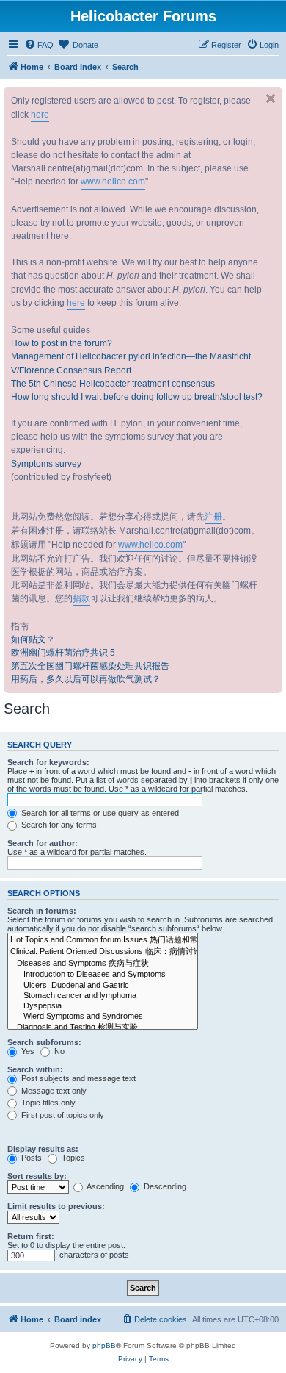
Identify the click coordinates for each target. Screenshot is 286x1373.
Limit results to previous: (56, 1206)
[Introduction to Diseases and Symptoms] (103, 974)
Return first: (30, 1236)
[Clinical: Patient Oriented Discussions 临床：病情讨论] (103, 952)
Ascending (104, 1186)
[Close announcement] (270, 98)
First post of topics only (61, 1115)
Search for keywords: (48, 762)
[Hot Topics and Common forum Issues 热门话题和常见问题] (103, 940)
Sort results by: (37, 1176)
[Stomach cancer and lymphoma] (103, 996)
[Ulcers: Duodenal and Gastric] (103, 986)
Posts (30, 1157)
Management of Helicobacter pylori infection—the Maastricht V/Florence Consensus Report (131, 363)
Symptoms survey (46, 464)
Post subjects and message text (77, 1078)
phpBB (104, 1345)
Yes (26, 1051)
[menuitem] (39, 45)
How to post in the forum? (61, 343)
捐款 (81, 598)
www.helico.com (113, 181)
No (58, 1051)
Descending (164, 1186)
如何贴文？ (33, 639)
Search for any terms (58, 824)
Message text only (53, 1090)
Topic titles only (47, 1102)
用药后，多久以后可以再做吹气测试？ (86, 679)
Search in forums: (41, 910)
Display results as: (42, 1148)
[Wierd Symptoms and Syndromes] (103, 1016)
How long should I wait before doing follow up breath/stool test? (137, 397)
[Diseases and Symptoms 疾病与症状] (103, 963)
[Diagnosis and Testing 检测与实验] (103, 1027)
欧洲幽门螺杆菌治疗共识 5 (63, 653)
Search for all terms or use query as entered (99, 813)
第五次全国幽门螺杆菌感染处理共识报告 (90, 666)
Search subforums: (44, 1042)
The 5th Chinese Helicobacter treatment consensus (113, 384)
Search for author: (42, 843)
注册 (213, 517)
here (40, 115)
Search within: (35, 1069)
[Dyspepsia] (103, 1006)
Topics (72, 1157)
